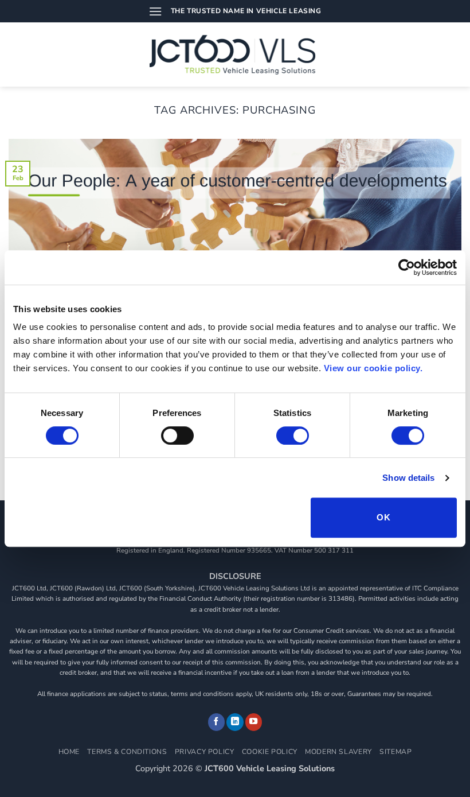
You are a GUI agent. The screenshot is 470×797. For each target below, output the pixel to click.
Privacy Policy (204, 751)
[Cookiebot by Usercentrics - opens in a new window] (407, 267)
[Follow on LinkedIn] (235, 722)
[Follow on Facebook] (216, 722)
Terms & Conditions (127, 751)
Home (69, 751)
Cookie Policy (269, 751)
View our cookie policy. (373, 368)
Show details (408, 478)
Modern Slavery (338, 751)
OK (383, 517)
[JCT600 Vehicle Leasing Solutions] (235, 54)
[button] (155, 11)
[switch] (177, 435)
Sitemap (395, 751)
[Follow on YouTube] (254, 722)
